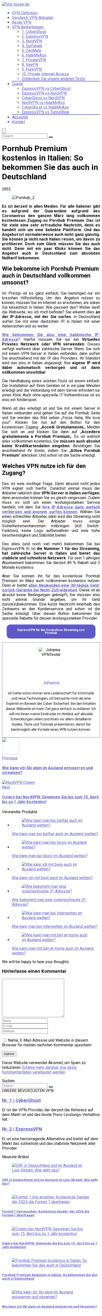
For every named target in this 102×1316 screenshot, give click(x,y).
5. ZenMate (31, 50)
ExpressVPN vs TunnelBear (45, 112)
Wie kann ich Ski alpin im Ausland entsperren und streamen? (49, 1306)
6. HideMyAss (34, 55)
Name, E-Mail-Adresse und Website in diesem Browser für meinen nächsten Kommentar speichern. (47, 1042)
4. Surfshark (32, 45)
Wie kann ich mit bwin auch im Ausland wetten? (52, 877)
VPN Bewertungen (28, 27)
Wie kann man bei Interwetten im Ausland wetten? (55, 926)
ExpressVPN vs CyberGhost (46, 88)
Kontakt (18, 122)
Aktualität (20, 117)
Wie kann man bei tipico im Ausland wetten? (50, 855)
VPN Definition (24, 13)
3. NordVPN (32, 41)
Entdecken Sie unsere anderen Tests (53, 78)
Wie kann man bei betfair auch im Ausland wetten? (55, 833)
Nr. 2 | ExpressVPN (22, 1129)
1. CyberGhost (34, 31)
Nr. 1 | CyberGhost (21, 1100)
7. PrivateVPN (34, 60)
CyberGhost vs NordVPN (43, 98)
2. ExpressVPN (35, 36)
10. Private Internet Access (45, 74)
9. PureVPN (32, 69)
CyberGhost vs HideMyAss (45, 107)
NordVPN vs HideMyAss (43, 102)
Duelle (17, 83)
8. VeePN (30, 64)
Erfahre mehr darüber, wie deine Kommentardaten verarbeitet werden (39, 1069)
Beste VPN (21, 22)
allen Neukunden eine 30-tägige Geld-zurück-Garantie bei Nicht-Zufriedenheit (51, 587)
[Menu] (4, 130)
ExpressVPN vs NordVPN (44, 93)
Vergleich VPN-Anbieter (32, 17)
